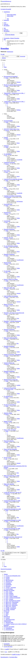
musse (6, 189)
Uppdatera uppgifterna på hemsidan (12, 196)
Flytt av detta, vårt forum (10, 429)
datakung (7, 493)
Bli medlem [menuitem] (6, 25)
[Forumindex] (6, 1)
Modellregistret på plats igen (11, 379)
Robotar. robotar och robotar (11, 279)
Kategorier (6, 20)
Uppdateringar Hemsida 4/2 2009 (12, 528)
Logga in (6, 29)
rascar (6, 172)
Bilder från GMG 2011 (9, 287)
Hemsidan (5, 48)
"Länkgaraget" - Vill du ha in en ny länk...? (14, 101)
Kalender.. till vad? (8, 237)
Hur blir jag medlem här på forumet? (13, 84)
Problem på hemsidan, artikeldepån (12, 354)
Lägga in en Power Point (10, 388)
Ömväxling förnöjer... (9, 441)
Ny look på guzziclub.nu (10, 404)
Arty (6, 651)
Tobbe (6, 77)
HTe (6, 468)
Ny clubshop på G (8, 396)
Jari (6, 155)
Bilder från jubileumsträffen (10, 337)
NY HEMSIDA (8, 154)
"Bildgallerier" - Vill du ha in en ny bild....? (14, 93)
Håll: (3, 554)
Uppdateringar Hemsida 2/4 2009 (12, 500)
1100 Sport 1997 (9, 389)
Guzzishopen (7, 221)
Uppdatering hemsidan (9, 162)
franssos (19, 82)
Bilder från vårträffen (9, 484)
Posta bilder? (7, 170)
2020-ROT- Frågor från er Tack (11, 129)
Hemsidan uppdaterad (9, 229)
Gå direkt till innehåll (6, 9)
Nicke (18, 143)
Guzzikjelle (19, 159)
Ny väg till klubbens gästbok (11, 246)
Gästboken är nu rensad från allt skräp (13, 179)
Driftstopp (6, 145)
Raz (18, 343)
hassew (7, 163)
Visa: (3, 552)
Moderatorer (10, 51)
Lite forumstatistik (8, 120)
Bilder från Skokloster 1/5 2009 (11, 475)
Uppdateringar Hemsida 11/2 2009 (12, 520)
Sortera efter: (16, 552)
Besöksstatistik (7, 262)
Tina (18, 517)
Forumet (6, 137)
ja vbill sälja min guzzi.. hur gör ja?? (12, 492)
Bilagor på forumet (8, 304)
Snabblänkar (7, 11)
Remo (6, 214)
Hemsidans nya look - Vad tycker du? (13, 537)
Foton (5, 187)
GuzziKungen (20, 260)
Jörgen (6, 239)
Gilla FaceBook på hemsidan (11, 296)
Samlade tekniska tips (9, 363)
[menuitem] (11, 14)
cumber (18, 385)
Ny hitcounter (7, 271)
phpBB (7, 649)
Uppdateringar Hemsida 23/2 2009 (12, 509)
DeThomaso (8, 197)
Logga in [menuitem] (6, 24)
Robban (19, 110)
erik (6, 459)
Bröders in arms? (8, 421)
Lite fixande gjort (8, 204)
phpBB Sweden (16, 654)
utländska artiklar (8, 413)
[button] (5, 67)
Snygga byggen (7, 457)
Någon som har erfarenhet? (10, 449)
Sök (5, 28)
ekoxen (7, 364)
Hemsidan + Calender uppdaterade (12, 321)
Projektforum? (7, 212)
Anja (6, 272)
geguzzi (7, 130)
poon (6, 222)
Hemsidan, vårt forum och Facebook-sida (14, 312)
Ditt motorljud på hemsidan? (11, 76)
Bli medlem (6, 31)
